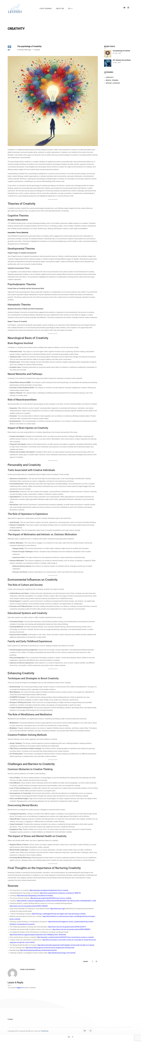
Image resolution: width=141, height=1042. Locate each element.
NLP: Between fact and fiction (122, 60)
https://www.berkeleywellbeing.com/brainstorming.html (38, 950)
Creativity (24, 24)
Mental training (112, 80)
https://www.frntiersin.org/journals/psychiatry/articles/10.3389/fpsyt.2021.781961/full (38, 934)
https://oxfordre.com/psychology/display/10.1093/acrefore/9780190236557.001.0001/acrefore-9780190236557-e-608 (56, 901)
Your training (45, 8)
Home (9, 24)
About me (60, 8)
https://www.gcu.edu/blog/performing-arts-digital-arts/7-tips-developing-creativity (59, 914)
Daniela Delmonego (25, 49)
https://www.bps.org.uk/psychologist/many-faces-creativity (48, 890)
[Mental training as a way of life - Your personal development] (15, 8)
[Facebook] (92, 961)
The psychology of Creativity (121, 50)
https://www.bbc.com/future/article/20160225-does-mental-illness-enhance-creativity (65, 937)
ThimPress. (45, 1031)
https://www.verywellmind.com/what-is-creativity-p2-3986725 (60, 893)
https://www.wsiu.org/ (57, 908)
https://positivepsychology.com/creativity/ (61, 953)
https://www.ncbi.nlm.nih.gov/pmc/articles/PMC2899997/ (71, 929)
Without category (113, 83)
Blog (16, 24)
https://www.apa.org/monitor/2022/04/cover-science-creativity (50, 898)
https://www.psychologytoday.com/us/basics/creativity (35, 895)
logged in (19, 987)
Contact (10, 1019)
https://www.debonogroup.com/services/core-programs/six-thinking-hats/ (50, 947)
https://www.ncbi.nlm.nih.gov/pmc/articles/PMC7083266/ (29, 906)
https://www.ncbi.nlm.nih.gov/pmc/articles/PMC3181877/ (67, 927)
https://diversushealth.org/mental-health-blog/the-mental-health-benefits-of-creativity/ (65, 945)
